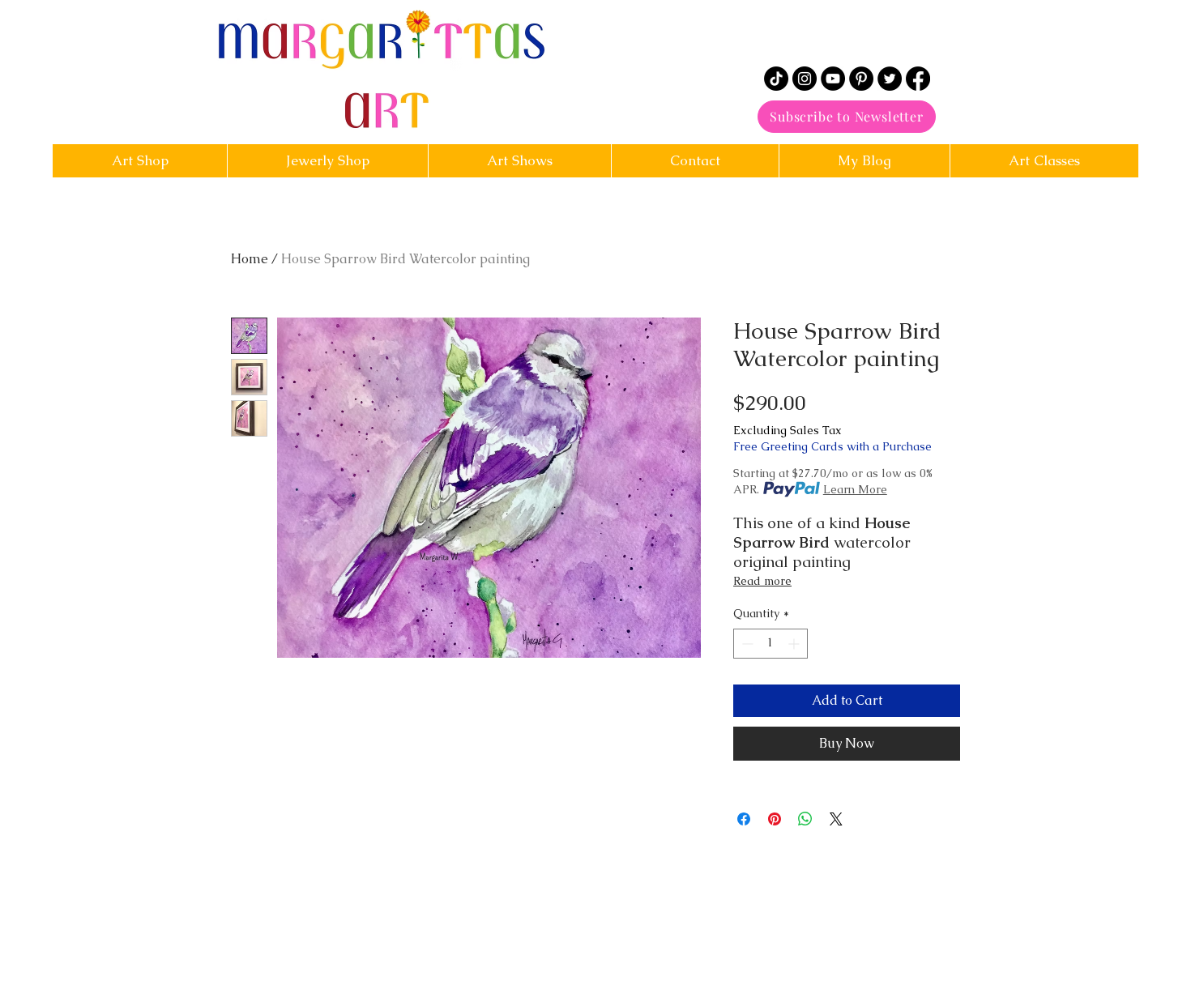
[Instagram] (804, 78)
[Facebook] (918, 78)
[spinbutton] (770, 643)
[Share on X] (836, 819)
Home (249, 258)
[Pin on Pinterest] (774, 819)
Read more (762, 581)
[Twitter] (889, 78)
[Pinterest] (861, 78)
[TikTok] (776, 78)
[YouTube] (833, 78)
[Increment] (795, 643)
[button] (695, 160)
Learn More (855, 489)
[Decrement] (746, 643)
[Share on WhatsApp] (805, 819)
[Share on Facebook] (743, 819)
